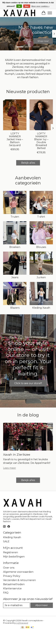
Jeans (14, 277)
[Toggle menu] (50, 13)
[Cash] (22, 627)
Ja (19, 6)
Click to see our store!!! (28, 383)
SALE (6, 541)
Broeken (14, 247)
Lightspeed (22, 623)
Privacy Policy (11, 576)
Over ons (8, 567)
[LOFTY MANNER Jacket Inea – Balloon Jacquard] (14, 114)
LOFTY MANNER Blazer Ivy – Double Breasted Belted (41, 141)
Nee (26, 6)
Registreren (10, 552)
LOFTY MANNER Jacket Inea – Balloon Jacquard (15, 139)
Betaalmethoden (14, 584)
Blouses (41, 247)
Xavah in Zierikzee (16, 454)
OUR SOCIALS (28, 41)
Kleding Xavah (41, 307)
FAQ (5, 592)
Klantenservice (12, 588)
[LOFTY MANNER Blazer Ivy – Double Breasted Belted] (41, 114)
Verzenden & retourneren (19, 580)
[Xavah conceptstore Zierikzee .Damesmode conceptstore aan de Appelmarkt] (19, 13)
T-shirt (41, 216)
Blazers (14, 307)
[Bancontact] (32, 627)
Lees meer (9, 468)
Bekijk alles (28, 162)
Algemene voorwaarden (18, 571)
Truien (15, 216)
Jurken (41, 277)
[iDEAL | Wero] (27, 627)
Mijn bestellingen (14, 556)
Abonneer (41, 605)
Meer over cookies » (40, 6)
